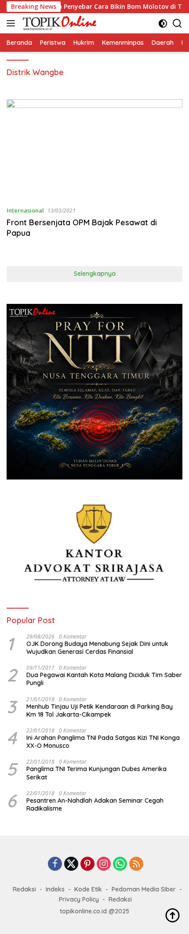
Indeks (55, 889)
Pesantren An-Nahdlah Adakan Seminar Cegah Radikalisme (95, 804)
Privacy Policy (79, 899)
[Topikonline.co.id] (58, 23)
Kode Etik (88, 889)
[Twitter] (71, 864)
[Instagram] (104, 864)
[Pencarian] (177, 23)
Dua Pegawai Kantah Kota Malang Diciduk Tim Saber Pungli (104, 679)
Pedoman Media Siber (144, 889)
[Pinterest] (87, 864)
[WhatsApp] (120, 864)
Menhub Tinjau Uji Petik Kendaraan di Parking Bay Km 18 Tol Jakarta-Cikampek (99, 710)
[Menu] (12, 23)
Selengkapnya (95, 274)
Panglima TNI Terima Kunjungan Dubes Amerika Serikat (96, 773)
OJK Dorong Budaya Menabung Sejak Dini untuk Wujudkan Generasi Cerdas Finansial (97, 648)
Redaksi (24, 889)
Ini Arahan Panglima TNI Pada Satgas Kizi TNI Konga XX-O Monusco (103, 742)
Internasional (25, 210)
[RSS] (136, 864)
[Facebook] (55, 864)
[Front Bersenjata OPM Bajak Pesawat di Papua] (94, 149)
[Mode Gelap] (163, 23)
